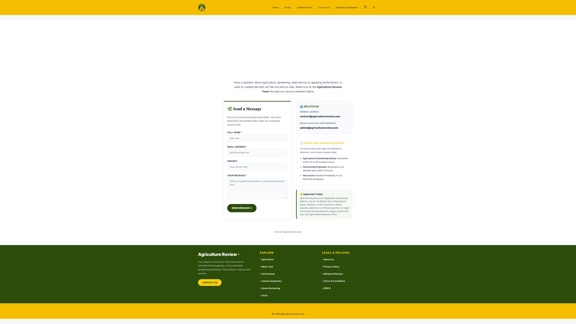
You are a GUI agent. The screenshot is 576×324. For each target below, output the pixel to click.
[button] (365, 7)
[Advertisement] (288, 41)
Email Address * (237, 147)
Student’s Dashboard (347, 7)
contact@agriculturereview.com (320, 116)
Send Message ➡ (242, 208)
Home (276, 7)
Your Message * (237, 175)
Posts (288, 7)
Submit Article (304, 7)
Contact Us (324, 7)
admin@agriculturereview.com (319, 127)
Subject (232, 161)
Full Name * (234, 132)
